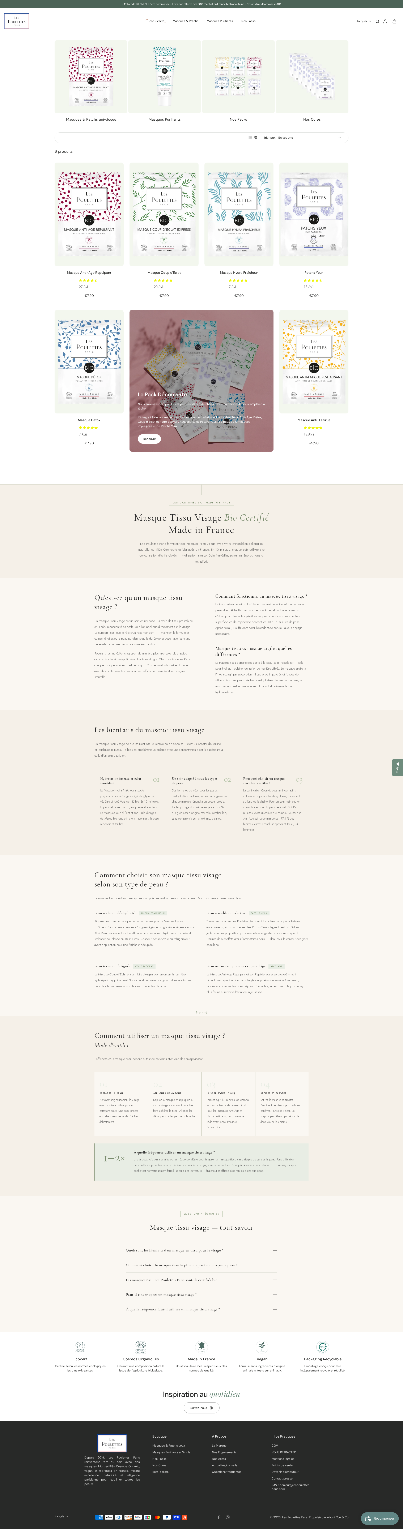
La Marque (219, 1445)
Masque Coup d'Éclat (164, 272)
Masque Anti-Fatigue (314, 420)
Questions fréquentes (226, 1472)
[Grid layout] (255, 138)
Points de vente (282, 1465)
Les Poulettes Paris (294, 1517)
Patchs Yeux (314, 272)
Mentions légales (283, 1459)
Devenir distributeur (285, 1472)
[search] (377, 21)
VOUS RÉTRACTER (284, 1452)
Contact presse (282, 1478)
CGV (275, 1445)
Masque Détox (89, 420)
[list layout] (250, 138)
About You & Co (337, 1517)
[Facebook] (218, 1517)
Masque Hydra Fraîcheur (239, 272)
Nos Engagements (224, 1452)
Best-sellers (160, 1472)
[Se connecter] (385, 21)
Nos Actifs (219, 1459)
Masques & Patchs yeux (168, 1445)
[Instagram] (227, 1517)
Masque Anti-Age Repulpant (89, 272)
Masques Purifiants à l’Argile (171, 1452)
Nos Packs (159, 1459)
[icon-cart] (394, 21)
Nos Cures (159, 1465)
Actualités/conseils (224, 1465)
